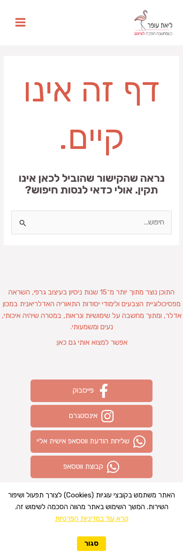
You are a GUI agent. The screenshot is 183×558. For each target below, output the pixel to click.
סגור (91, 543)
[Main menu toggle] (20, 23)
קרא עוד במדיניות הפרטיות (92, 518)
